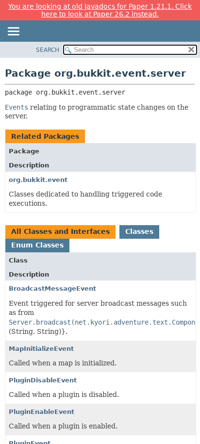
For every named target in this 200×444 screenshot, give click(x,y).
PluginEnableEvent (41, 411)
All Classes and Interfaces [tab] (60, 231)
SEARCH (47, 50)
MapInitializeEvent (41, 348)
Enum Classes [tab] (37, 245)
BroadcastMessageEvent (52, 288)
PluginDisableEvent (43, 380)
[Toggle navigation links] (13, 32)
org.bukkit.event (38, 179)
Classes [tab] (139, 231)
